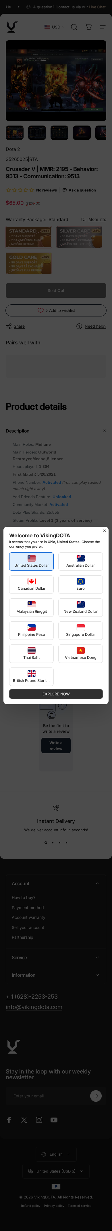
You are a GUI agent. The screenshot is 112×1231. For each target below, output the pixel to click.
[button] (31, 561)
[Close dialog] (104, 531)
